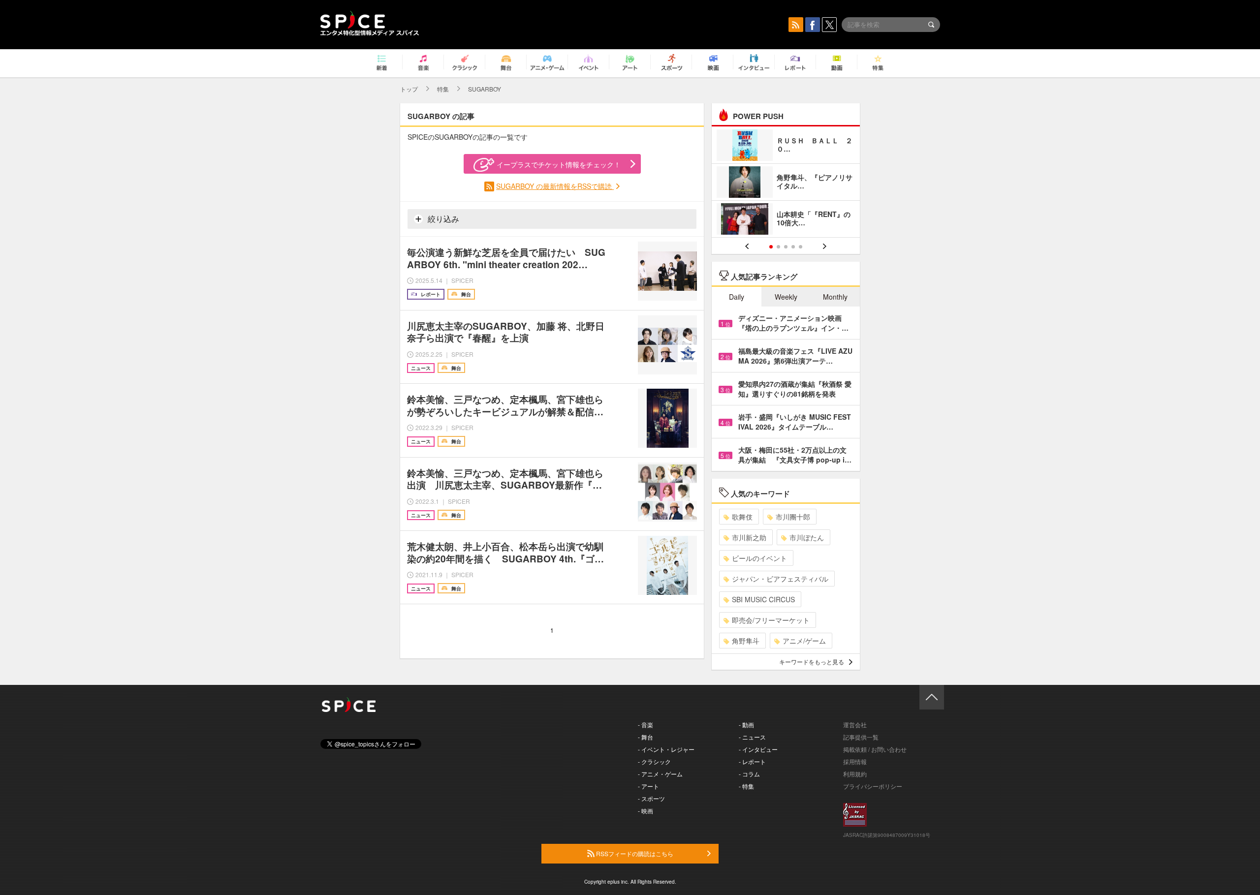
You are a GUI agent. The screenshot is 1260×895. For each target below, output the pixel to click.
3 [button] (786, 246)
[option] (786, 183)
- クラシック (654, 761)
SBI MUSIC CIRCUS (763, 599)
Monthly (835, 297)
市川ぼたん (806, 537)
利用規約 (855, 774)
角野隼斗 (745, 641)
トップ (409, 89)
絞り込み (442, 218)
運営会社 (855, 724)
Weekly (786, 297)
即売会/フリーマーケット (771, 620)
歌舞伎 (742, 517)
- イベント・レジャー (666, 749)
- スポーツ (651, 798)
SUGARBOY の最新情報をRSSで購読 (555, 186)
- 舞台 (645, 737)
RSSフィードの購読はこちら (634, 853)
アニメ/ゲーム (804, 641)
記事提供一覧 (861, 737)
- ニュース (752, 737)
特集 (443, 89)
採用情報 (855, 761)
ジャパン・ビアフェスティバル (780, 579)
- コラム (749, 774)
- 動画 (746, 724)
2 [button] (778, 246)
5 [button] (800, 246)
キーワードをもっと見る (811, 661)
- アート (648, 786)
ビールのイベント (759, 558)
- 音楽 (645, 724)
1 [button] (771, 246)
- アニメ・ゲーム (660, 774)
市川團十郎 (793, 517)
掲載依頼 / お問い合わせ (875, 749)
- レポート (752, 761)
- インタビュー (758, 749)
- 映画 (645, 810)
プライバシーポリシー (872, 786)
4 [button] (793, 246)
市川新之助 (749, 537)
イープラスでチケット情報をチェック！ (559, 164)
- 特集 (746, 786)
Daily (736, 297)
